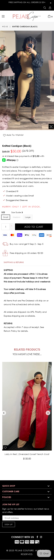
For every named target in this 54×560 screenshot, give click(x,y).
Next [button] (48, 413)
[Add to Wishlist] (5, 447)
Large (27, 217)
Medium (16, 217)
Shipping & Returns (14, 262)
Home (5, 26)
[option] (26, 413)
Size (12, 212)
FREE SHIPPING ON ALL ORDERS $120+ (27, 2)
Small (5, 217)
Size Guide (16, 212)
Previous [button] (4, 413)
